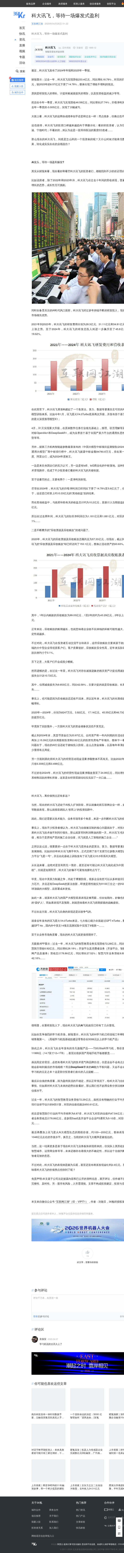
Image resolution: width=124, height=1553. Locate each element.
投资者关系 (37, 1527)
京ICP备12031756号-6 (107, 1549)
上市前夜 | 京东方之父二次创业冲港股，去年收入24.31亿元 (86, 1487)
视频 (22, 51)
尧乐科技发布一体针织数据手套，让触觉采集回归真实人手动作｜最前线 (47, 1416)
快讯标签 (80, 1527)
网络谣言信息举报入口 (42, 1535)
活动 (22, 62)
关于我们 (53, 1515)
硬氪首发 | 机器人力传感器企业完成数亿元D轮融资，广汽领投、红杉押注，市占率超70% (86, 1451)
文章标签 (80, 1521)
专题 (22, 57)
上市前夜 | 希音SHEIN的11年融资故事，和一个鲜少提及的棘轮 (47, 1487)
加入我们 (53, 1527)
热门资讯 (80, 1509)
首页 (22, 28)
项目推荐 (36, 1515)
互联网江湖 (37, 23)
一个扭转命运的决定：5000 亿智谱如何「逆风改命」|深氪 (86, 1416)
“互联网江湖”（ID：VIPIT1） (71, 1201)
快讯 (22, 33)
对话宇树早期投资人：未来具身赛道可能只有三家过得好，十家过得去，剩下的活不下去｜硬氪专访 (47, 1451)
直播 (22, 45)
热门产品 (80, 1515)
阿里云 (60, 1544)
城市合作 (36, 1509)
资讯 (22, 39)
